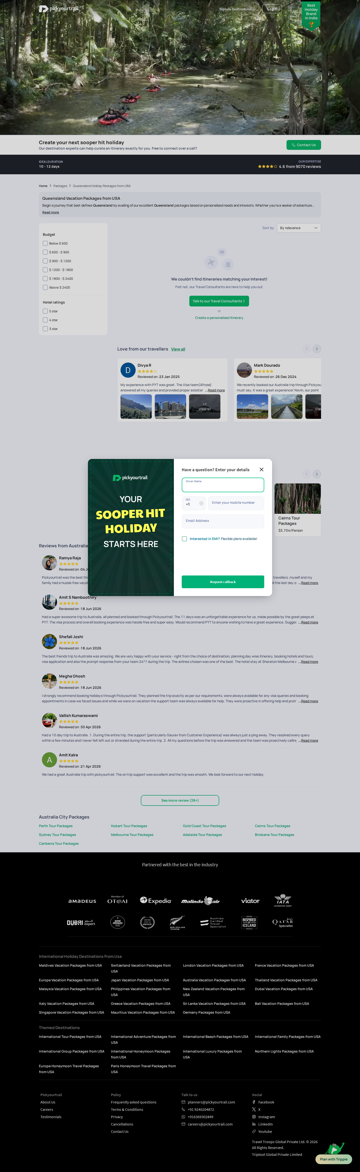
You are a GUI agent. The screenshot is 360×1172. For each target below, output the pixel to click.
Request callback (223, 582)
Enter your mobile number (233, 502)
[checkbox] (184, 538)
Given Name (194, 481)
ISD (188, 499)
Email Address (197, 520)
